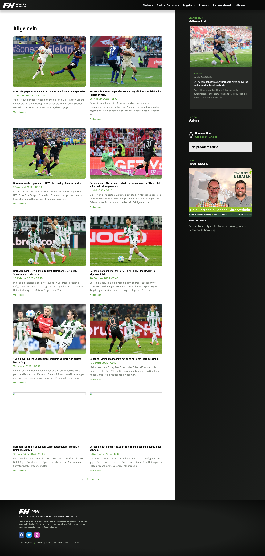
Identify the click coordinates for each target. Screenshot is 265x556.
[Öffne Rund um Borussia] (178, 5)
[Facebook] (21, 535)
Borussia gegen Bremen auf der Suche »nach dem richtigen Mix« (49, 91)
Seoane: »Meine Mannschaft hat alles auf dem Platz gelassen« (125, 359)
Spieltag (249, 73)
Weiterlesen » (19, 112)
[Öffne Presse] (208, 5)
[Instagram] (37, 535)
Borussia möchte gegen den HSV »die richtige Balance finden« (48, 183)
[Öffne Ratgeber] (195, 5)
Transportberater (198, 220)
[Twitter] (29, 535)
